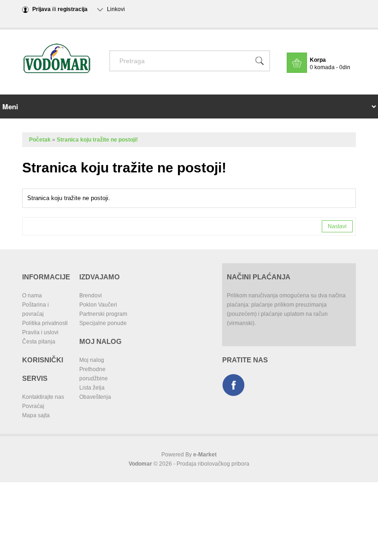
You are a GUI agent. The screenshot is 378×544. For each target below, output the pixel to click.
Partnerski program (103, 314)
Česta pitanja (38, 341)
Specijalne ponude (103, 323)
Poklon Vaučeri (98, 305)
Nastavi (337, 226)
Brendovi (90, 295)
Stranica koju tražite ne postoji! (97, 139)
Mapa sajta (36, 415)
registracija (73, 9)
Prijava (41, 9)
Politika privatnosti (45, 323)
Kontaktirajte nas (43, 397)
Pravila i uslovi (40, 332)
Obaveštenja (95, 397)
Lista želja (92, 387)
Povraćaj (33, 406)
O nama (32, 295)
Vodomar (140, 464)
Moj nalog (91, 360)
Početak (40, 139)
